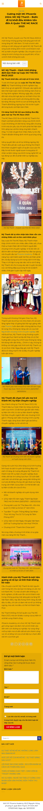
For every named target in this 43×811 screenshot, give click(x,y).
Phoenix (8, 326)
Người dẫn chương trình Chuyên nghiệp (18, 332)
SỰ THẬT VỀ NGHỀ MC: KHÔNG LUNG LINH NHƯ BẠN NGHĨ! (20, 752)
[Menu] (3, 3)
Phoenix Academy (24, 254)
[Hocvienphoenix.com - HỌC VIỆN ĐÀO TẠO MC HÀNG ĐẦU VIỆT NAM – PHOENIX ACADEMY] (21, 3)
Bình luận (8, 669)
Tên (6, 687)
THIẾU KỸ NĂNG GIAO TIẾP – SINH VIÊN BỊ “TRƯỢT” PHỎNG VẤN (19, 772)
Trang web (8, 707)
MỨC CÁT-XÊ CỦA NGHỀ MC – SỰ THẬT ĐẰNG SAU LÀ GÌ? (21, 759)
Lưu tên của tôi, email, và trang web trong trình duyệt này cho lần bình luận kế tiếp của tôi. (21, 720)
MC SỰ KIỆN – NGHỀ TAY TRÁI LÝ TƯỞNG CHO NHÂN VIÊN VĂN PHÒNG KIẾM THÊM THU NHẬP (21, 780)
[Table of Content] (24, 63)
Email (7, 697)
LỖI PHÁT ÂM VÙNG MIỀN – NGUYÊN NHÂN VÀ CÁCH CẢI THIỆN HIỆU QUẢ (21, 765)
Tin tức (21, 11)
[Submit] (39, 738)
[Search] (40, 4)
